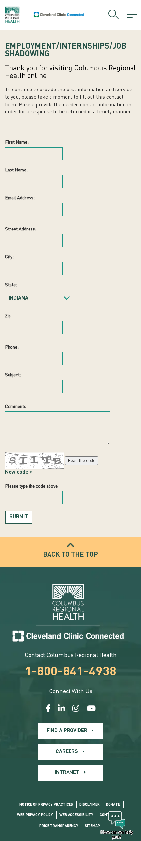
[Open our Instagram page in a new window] (75, 709)
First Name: (17, 142)
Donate (113, 805)
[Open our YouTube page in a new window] (91, 709)
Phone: (12, 347)
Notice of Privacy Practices (46, 805)
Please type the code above (31, 486)
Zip (8, 316)
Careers (67, 751)
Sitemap (92, 826)
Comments (15, 406)
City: (9, 257)
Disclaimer (89, 805)
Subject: (13, 375)
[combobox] (41, 298)
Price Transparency (58, 826)
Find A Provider (67, 730)
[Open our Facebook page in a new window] (48, 709)
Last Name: (16, 170)
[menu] (132, 15)
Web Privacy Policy (35, 815)
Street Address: (20, 229)
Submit (19, 517)
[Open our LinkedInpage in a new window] (61, 709)
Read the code (81, 460)
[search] (113, 15)
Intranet (67, 772)
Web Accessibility (76, 815)
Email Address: (20, 198)
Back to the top (70, 555)
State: (11, 285)
